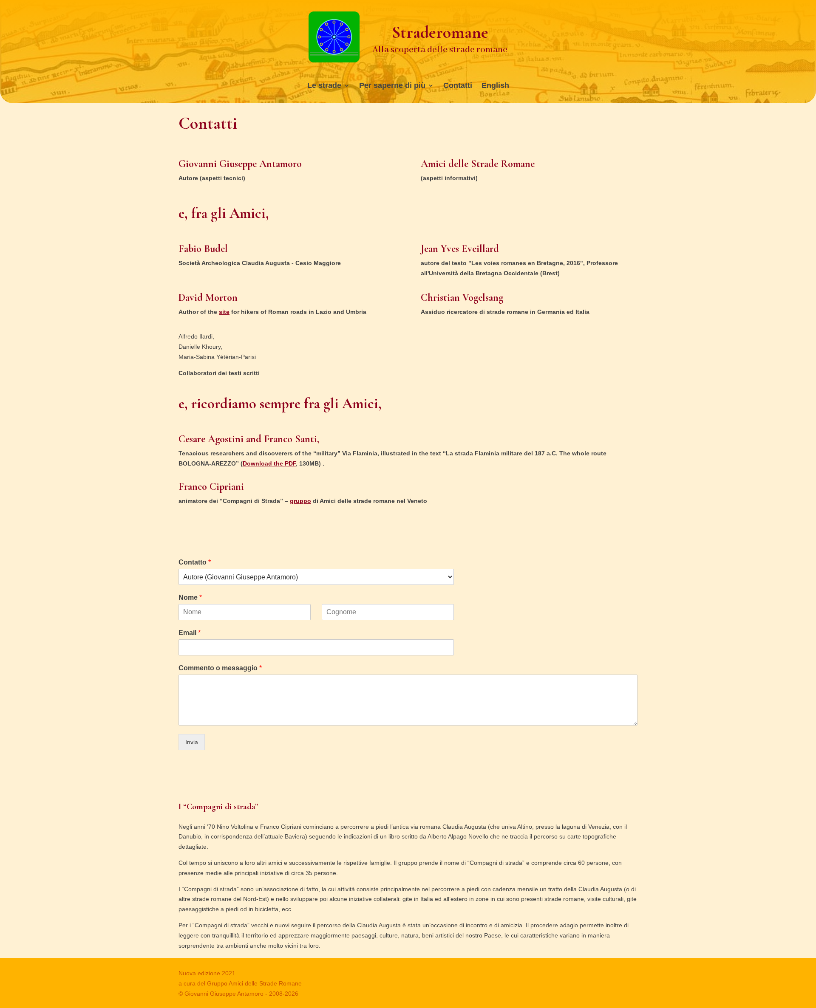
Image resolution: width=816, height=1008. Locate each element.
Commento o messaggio (220, 668)
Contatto (194, 562)
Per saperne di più (392, 86)
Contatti (457, 86)
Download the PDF (269, 463)
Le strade (324, 86)
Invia (191, 742)
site (224, 311)
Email (189, 632)
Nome (190, 597)
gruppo (300, 500)
